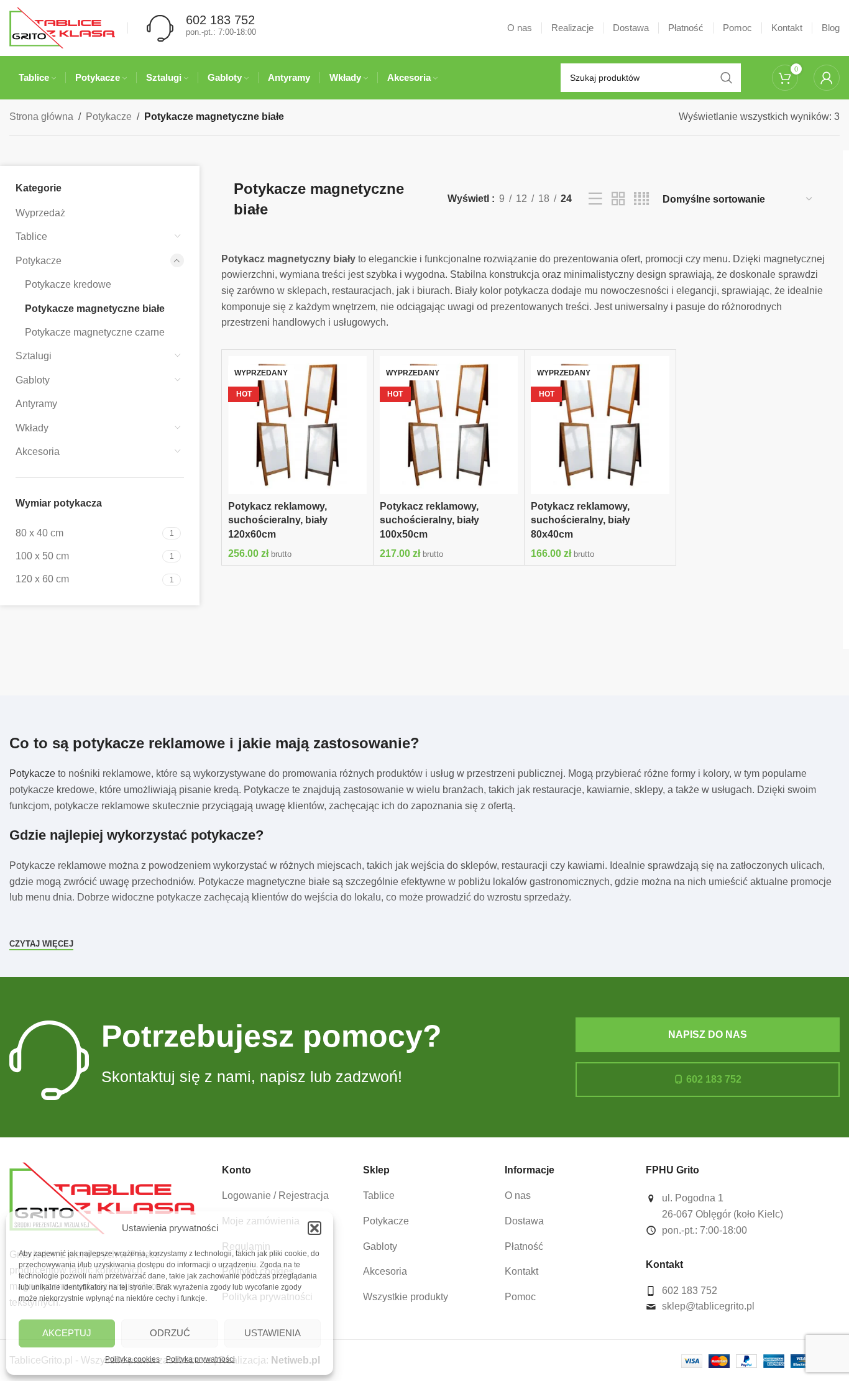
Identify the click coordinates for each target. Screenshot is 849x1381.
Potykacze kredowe (68, 284)
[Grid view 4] (641, 199)
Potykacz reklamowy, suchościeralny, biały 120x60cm (278, 520)
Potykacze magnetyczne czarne (95, 332)
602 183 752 (713, 1079)
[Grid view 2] (618, 199)
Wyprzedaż (40, 213)
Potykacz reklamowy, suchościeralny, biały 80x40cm (580, 520)
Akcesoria (38, 451)
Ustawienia (272, 1333)
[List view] (595, 199)
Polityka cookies (132, 1359)
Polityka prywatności (200, 1359)
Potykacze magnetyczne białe (95, 308)
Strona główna (41, 116)
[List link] (283, 1196)
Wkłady (32, 428)
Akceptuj (66, 1333)
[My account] (826, 77)
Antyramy (36, 403)
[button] (314, 1228)
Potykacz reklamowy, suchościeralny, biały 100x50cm (429, 520)
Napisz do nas (707, 1034)
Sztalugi (34, 356)
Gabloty (33, 380)
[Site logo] (62, 27)
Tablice (31, 236)
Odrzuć (170, 1333)
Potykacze (109, 116)
